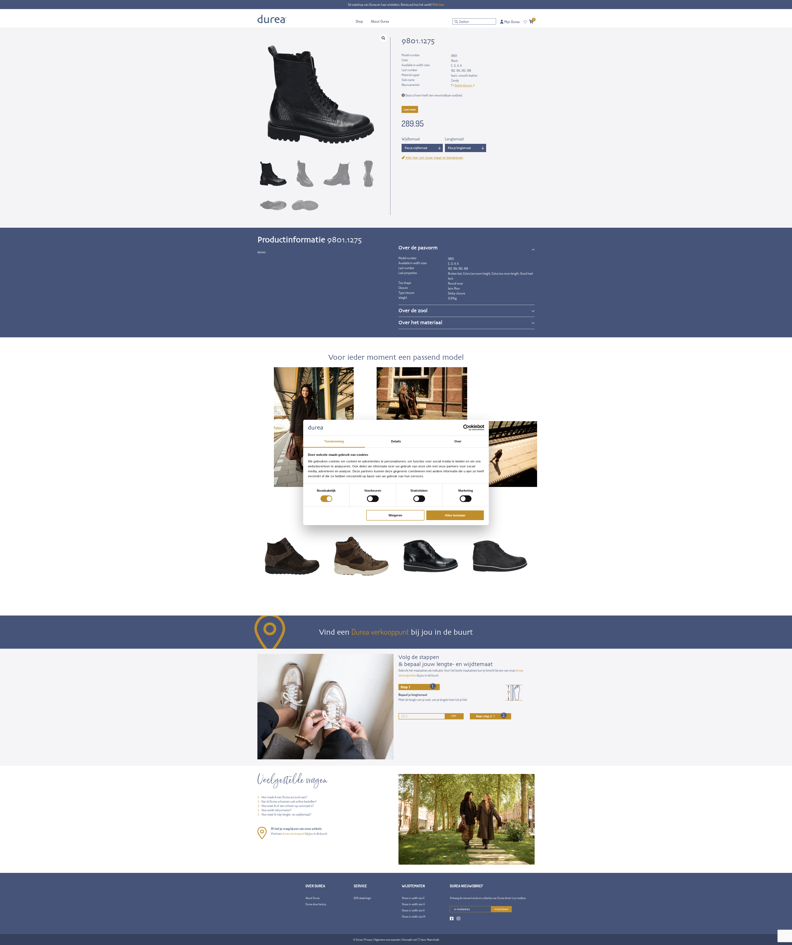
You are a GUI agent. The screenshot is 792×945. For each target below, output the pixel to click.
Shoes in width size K (413, 910)
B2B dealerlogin (362, 898)
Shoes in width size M (413, 916)
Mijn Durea (511, 21)
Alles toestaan (455, 515)
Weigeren (395, 515)
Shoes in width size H (413, 904)
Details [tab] (396, 441)
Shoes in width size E (413, 898)
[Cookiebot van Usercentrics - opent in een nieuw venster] (466, 427)
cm (453, 716)
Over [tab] (457, 441)
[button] (383, 38)
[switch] (373, 498)
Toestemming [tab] (334, 441)
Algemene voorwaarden (387, 939)
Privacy (368, 939)
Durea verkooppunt (380, 632)
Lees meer (410, 109)
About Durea (312, 898)
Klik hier (438, 4)
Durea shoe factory (315, 904)
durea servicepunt (293, 833)
